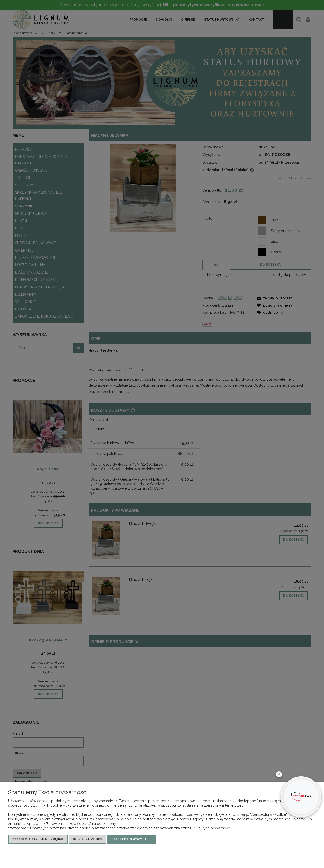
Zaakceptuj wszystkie (131, 839)
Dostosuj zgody (87, 839)
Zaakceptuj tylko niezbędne (38, 839)
